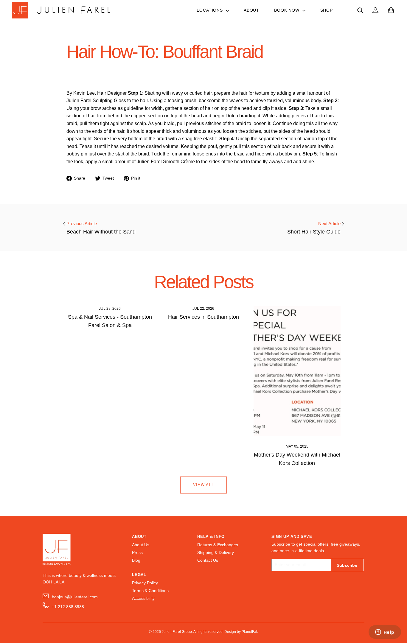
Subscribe (347, 565)
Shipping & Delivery (215, 552)
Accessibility (143, 598)
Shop (326, 10)
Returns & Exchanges (217, 545)
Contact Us (207, 560)
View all (203, 484)
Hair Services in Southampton (203, 317)
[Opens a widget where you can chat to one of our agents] (384, 632)
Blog (136, 560)
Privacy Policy (145, 583)
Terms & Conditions (150, 590)
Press (137, 552)
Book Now (287, 10)
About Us (140, 545)
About (251, 10)
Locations (210, 10)
